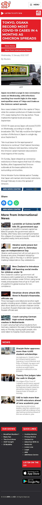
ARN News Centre (31, 455)
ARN (26, 452)
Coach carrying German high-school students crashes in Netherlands (18, 320)
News (6, 342)
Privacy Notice (30, 437)
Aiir (14, 497)
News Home (10, 46)
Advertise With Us (31, 442)
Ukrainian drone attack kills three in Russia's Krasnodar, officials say (20, 296)
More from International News (18, 50)
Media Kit (28, 444)
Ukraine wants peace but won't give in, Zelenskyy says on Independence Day (19, 248)
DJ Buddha (8, 444)
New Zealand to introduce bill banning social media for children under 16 (20, 269)
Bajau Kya (7, 437)
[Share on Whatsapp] (16, 203)
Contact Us (28, 439)
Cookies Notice (30, 434)
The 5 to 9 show (10, 439)
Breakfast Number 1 (11, 434)
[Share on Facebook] (3, 203)
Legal (26, 450)
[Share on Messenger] (10, 203)
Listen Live (28, 447)
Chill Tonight (9, 442)
